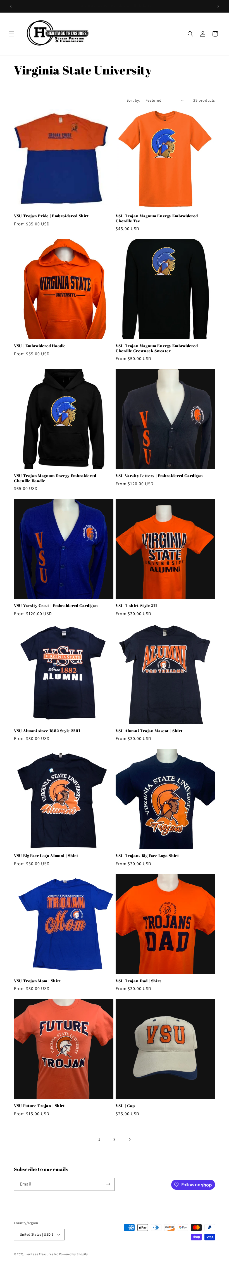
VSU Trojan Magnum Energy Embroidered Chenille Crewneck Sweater (157, 348)
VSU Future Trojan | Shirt (39, 1105)
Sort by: (133, 100)
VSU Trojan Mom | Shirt (37, 981)
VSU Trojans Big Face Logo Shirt (147, 855)
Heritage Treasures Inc (41, 1254)
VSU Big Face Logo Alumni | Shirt (46, 855)
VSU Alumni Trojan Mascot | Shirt (149, 731)
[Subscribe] (108, 1184)
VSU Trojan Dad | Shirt (138, 981)
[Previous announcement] (11, 6)
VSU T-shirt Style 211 (136, 605)
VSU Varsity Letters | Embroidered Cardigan (159, 475)
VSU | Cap (125, 1105)
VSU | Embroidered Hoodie (40, 346)
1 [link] (99, 1139)
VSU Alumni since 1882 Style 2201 (47, 731)
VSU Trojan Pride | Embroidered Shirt (51, 216)
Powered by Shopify (73, 1254)
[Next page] (129, 1139)
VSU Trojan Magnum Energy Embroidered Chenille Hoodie (55, 478)
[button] (12, 34)
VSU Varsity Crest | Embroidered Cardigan (56, 605)
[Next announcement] (218, 6)
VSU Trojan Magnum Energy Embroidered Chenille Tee (157, 218)
